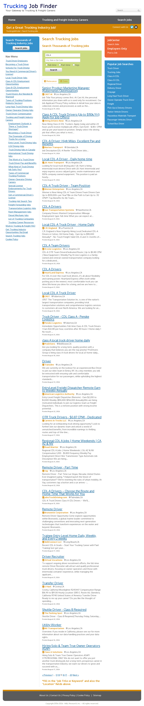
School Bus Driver (115, 123)
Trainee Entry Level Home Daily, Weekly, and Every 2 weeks (69, 537)
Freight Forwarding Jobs (19, 204)
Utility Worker (51, 625)
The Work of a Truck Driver (21, 159)
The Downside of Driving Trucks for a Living (20, 137)
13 (57, 675)
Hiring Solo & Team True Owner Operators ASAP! (71, 647)
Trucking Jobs (113, 72)
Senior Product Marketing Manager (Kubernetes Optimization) (66, 89)
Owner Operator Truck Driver (120, 100)
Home (11, 19)
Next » (76, 675)
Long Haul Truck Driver (118, 96)
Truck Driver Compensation (19, 113)
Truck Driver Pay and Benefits (22, 163)
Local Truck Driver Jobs (16, 77)
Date (65, 81)
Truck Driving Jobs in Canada (21, 149)
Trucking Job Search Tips (20, 201)
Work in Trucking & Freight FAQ (20, 226)
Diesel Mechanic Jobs (18, 215)
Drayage (111, 92)
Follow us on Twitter (132, 27)
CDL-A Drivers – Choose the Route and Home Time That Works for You (68, 492)
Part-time (65, 65)
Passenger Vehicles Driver (119, 119)
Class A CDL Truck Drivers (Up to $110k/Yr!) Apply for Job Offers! (71, 115)
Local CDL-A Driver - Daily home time (67, 159)
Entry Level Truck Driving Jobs (22, 142)
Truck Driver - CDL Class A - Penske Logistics (65, 318)
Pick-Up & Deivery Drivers (119, 108)
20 (71, 675)
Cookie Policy (12, 239)
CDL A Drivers (51, 206)
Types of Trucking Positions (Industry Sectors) (19, 101)
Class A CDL (113, 76)
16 (64, 675)
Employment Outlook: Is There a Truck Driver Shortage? (19, 126)
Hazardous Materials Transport (121, 115)
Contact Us (136, 27)
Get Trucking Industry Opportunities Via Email (17, 231)
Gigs (77, 65)
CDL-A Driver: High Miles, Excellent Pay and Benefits (71, 142)
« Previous (47, 675)
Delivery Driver (114, 88)
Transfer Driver (52, 583)
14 (59, 675)
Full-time (52, 65)
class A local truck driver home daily (66, 340)
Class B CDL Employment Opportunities (17, 89)
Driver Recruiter (53, 556)
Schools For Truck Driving (18, 67)
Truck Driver (113, 68)
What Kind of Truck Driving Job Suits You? (21, 168)
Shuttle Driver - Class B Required (64, 609)
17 (66, 675)
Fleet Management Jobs (19, 211)
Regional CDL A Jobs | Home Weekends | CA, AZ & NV (72, 442)
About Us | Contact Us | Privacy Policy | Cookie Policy (64, 695)
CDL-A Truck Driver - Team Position (66, 185)
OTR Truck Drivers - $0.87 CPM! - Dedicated (72, 417)
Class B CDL (113, 80)
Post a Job (112, 53)
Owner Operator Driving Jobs (19, 110)
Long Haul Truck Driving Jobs (19, 106)
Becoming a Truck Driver (17, 64)
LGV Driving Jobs (16, 146)
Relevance (52, 81)
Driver (46, 361)
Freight (110, 104)
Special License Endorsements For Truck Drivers (20, 188)
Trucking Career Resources (21, 222)
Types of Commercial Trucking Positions (18, 174)
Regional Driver (114, 84)
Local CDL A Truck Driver (59, 293)
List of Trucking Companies (21, 219)
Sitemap (97, 695)
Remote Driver (52, 509)
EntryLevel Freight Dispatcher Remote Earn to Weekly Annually (71, 389)
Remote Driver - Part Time (60, 467)
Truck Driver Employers (17, 60)
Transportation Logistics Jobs (22, 208)
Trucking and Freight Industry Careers (65, 19)
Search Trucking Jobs (15, 235)
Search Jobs (125, 19)
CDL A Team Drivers (56, 245)
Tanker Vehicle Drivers (117, 112)
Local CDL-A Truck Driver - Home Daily (68, 224)
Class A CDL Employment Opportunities (18, 82)
